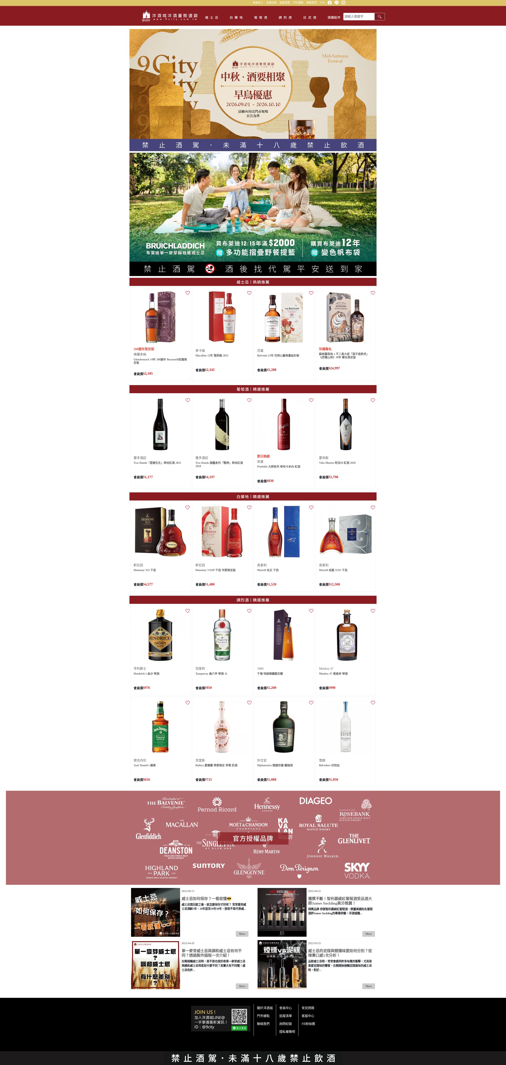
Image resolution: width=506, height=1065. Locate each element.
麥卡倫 (200, 350)
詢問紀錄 (285, 1023)
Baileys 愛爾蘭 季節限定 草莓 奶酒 (216, 765)
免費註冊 (271, 2)
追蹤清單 (285, 2)
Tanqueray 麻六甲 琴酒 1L (211, 673)
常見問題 (308, 1008)
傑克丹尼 (140, 760)
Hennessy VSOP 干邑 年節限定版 (215, 570)
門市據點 (298, 2)
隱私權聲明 (287, 1031)
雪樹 (322, 760)
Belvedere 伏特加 (329, 765)
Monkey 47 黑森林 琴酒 (333, 673)
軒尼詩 (138, 565)
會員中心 (285, 1008)
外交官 (262, 760)
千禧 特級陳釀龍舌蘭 (270, 673)
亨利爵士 (140, 668)
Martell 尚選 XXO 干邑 (333, 570)
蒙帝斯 (324, 458)
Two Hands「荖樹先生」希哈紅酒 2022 (157, 462)
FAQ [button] (322, 2)
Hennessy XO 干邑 (145, 570)
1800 (260, 668)
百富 (260, 350)
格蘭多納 (140, 354)
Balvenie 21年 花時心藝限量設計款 (278, 355)
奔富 (260, 461)
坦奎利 (200, 668)
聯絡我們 (312, 2)
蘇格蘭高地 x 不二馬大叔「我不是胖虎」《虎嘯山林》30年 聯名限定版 (344, 355)
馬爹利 (262, 565)
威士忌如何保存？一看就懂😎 (206, 899)
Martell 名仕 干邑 (268, 570)
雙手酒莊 (140, 458)
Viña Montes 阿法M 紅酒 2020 (337, 462)
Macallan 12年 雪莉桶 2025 (211, 355)
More (242, 933)
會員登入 (258, 2)
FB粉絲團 (308, 1023)
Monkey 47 (326, 668)
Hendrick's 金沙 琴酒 (146, 673)
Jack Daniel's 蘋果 (145, 765)
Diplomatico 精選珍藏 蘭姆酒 (275, 765)
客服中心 (308, 1016)
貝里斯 (200, 760)
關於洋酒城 (265, 1008)
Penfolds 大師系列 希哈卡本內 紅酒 (278, 466)
